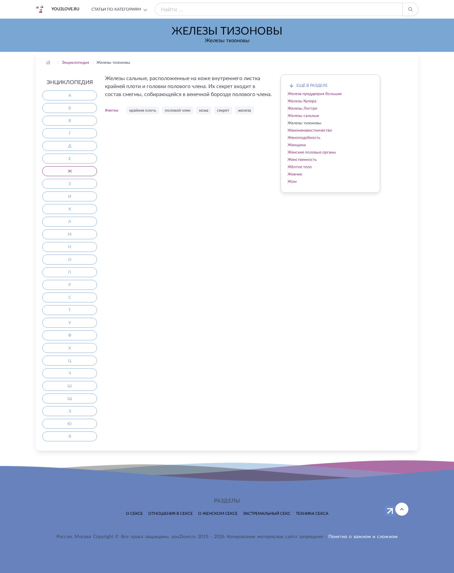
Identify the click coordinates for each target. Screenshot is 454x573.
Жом (291, 181)
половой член (177, 110)
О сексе (134, 514)
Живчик (294, 174)
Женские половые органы (311, 152)
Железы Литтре (302, 108)
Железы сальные (303, 116)
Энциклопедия (75, 62)
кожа (203, 110)
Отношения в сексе (170, 514)
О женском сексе (218, 514)
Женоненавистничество (309, 130)
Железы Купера (301, 101)
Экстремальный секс (266, 514)
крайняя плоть (142, 110)
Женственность (302, 160)
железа (244, 110)
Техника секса (312, 514)
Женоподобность (303, 138)
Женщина (296, 145)
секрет (223, 110)
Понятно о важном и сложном (362, 536)
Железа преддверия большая (314, 94)
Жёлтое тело (299, 167)
